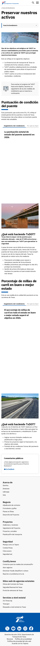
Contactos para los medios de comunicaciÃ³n (18, 564)
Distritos (5, 485)
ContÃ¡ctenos (9, 561)
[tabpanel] (20, 165)
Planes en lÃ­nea (8, 511)
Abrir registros (7, 567)
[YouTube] (13, 628)
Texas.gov (6, 604)
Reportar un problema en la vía (13, 574)
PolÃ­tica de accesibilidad (23, 639)
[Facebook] (31, 628)
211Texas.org (7, 601)
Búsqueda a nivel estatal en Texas (14, 607)
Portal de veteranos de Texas (13, 590)
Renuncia (10, 639)
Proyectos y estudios (10, 531)
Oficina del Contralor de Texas (13, 584)
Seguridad (8, 541)
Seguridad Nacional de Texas (12, 587)
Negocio (7, 502)
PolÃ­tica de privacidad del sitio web (19, 641)
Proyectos (8, 522)
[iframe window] (20, 167)
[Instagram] (25, 628)
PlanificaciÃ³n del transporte (12, 534)
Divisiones (6, 489)
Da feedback (10, 469)
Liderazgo (6, 492)
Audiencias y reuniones (10, 525)
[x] (7, 628)
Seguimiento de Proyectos (11, 528)
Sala (4, 495)
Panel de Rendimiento (8, 8)
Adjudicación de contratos (11, 505)
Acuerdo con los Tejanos (20, 643)
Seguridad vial (7, 554)
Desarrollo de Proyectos (11, 515)
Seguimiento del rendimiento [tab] (14, 126)
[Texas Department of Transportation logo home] (10, 2)
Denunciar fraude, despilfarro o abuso (15, 571)
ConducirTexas (8, 548)
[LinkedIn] (19, 628)
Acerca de (7, 482)
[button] (33, 3)
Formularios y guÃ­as (10, 508)
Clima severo (7, 551)
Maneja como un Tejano (11, 545)
